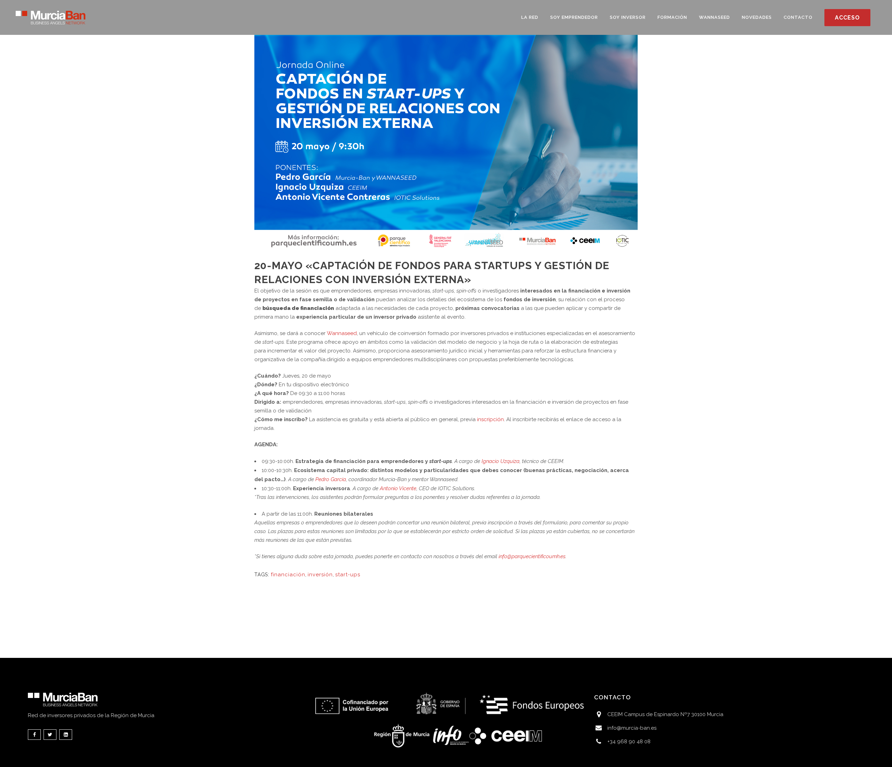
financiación (288, 574)
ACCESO (847, 17)
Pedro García (330, 479)
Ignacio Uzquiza (501, 461)
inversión (320, 574)
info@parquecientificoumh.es (532, 556)
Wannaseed (342, 333)
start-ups (347, 574)
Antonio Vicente (398, 488)
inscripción (490, 419)
